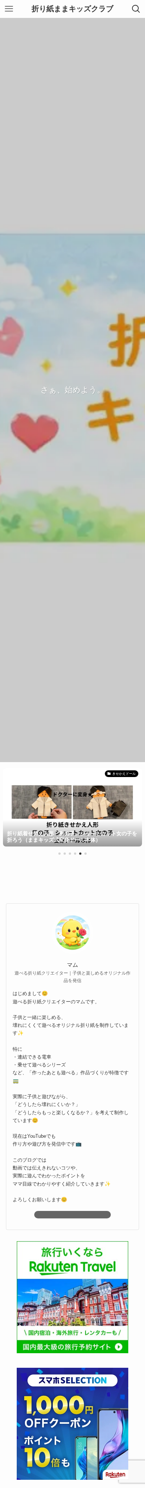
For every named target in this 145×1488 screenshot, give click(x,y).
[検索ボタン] (136, 9)
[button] (59, 853)
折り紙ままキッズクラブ (72, 9)
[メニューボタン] (9, 9)
